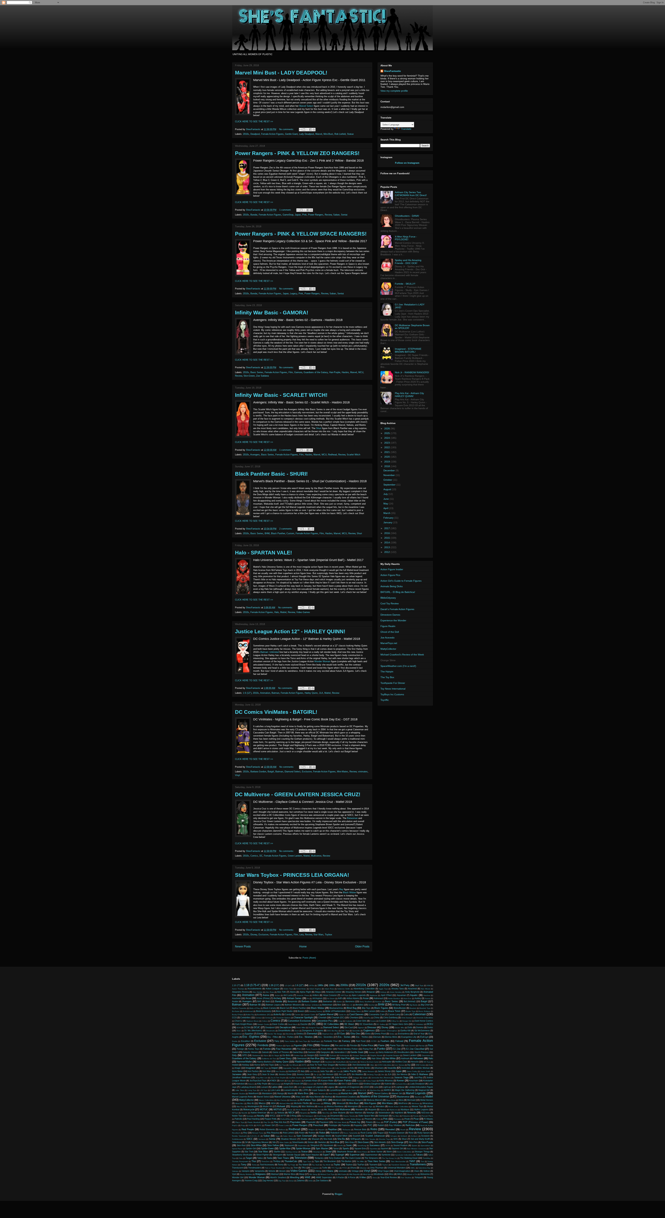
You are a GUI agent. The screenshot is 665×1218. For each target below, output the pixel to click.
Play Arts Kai (280, 1122)
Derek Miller (300, 1028)
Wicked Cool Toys (327, 1174)
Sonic (349, 1145)
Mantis (291, 1093)
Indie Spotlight (341, 1068)
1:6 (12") (247, 693)
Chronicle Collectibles (424, 1018)
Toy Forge (291, 1165)
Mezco (262, 1103)
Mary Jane (301, 1097)
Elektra (299, 1033)
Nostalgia (250, 1116)
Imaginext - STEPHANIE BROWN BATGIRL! (408, 350)
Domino (420, 1027)
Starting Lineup (291, 1152)
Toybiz (337, 1164)
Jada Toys (325, 1071)
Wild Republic (354, 1174)
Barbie (339, 1002)
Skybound (289, 1145)
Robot (322, 1132)
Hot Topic (269, 1065)
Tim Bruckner (329, 1161)
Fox (299, 1049)
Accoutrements (254, 988)
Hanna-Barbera (264, 1062)
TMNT (412, 1161)
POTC (259, 1125)
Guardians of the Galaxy (316, 372)
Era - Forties (288, 1037)
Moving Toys (316, 1110)
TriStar (287, 1168)
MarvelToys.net (388, 643)
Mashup (328, 1097)
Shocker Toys (384, 1139)
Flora (430, 1045)
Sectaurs (261, 1139)
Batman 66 (255, 1004)
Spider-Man (285, 1148)
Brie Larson (369, 1011)
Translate (406, 128)
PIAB (378, 1119)
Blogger (338, 1194)
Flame (381, 1045)
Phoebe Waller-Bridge (352, 1119)
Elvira (368, 1033)
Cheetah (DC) (337, 1017)
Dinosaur (371, 1027)
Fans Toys (303, 1041)
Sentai (344, 214)
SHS (395, 1139)
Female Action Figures (272, 134)
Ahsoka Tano (397, 988)
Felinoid (399, 1041)
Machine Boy (375, 1090)
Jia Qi (316, 1074)
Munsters (360, 1109)
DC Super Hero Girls (398, 1024)
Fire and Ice (340, 1045)
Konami (310, 1084)
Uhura (353, 1168)
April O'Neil (386, 995)
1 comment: (285, 210)
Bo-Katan (236, 1011)
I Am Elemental (359, 1065)
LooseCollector (291, 1090)
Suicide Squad (293, 1155)
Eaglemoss (369, 1030)
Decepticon (285, 1027)
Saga (277, 1136)
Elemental (312, 1033)
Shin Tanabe (370, 1139)
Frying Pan (368, 1049)
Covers (373, 1021)
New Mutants (339, 1112)
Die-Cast (348, 1027)
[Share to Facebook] (310, 129)
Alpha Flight (305, 992)
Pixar (416, 1119)
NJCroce (425, 1112)
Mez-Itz (250, 1103)
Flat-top (422, 1046)
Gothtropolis (344, 1055)
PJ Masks (428, 1119)
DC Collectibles (331, 1024)
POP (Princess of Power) (415, 1122)
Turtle (324, 1168)
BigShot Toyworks (239, 1008)
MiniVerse (415, 1103)
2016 (387, 533)
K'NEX (273, 1080)
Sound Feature (400, 1145)
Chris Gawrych (407, 1018)
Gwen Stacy (285, 1058)
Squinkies (374, 1149)
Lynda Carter (350, 1090)
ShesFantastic (392, 71)
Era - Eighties (250, 1036)
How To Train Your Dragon (322, 1065)
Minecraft (341, 1103)
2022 (387, 447)
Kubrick (388, 1084)
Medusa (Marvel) (375, 1100)
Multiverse (316, 855)
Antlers (315, 995)
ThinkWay (426, 1158)
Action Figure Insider (391, 569)
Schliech (414, 1136)
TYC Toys (335, 1168)
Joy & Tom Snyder (278, 1078)
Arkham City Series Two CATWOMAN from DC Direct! (411, 194)
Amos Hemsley (396, 992)
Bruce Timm (394, 1011)
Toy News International (392, 688)
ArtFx (340, 998)
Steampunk (317, 1152)
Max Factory (282, 1100)
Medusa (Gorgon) (354, 1100)
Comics (254, 855)
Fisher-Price (367, 1045)
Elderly (260, 1033)
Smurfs (340, 1145)
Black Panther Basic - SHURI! (271, 474)
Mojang (294, 1106)
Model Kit (267, 1106)
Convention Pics (324, 1021)
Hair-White (390, 1058)
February (388, 517)
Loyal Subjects (319, 1090)
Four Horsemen (284, 1049)
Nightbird (398, 1112)
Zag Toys (282, 1181)
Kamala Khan (310, 1080)
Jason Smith (425, 1071)
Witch (399, 1174)
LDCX (300, 1087)
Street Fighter (262, 1155)
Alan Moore (425, 989)
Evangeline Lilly (408, 1037)
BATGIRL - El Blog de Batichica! (397, 592)
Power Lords (284, 1125)
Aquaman (401, 995)
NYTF (283, 1116)
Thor (253, 1161)
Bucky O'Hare (237, 1015)
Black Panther (278, 533)
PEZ (295, 1119)
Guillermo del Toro (269, 1059)
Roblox (312, 1133)
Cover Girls (361, 1021)
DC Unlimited (418, 1024)
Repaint (321, 1130)
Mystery (383, 1110)
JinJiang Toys (372, 1074)
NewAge (370, 1112)
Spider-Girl (251, 1148)
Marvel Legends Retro (242, 1097)
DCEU (430, 1024)
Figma (288, 1046)
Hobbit (235, 1065)
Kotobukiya (332, 1084)
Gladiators (256, 1055)
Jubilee (308, 1077)
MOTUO (277, 1109)
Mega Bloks (391, 1100)
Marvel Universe (282, 1096)
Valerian (235, 1171)
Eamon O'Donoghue (388, 1031)
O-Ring (293, 1116)
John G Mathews (419, 1074)
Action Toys (288, 989)
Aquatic (414, 995)
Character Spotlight (303, 1017)
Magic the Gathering (404, 1090)
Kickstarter (428, 1080)
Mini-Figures (370, 1103)
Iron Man (267, 1071)
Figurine (298, 1045)
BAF (259, 1001)
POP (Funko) (390, 1122)
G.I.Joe (397, 1049)
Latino (275, 1087)
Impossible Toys (289, 1068)
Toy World (326, 1165)
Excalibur (245, 1041)
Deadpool (255, 134)
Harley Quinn (311, 693)
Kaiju (289, 1081)
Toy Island (303, 1164)
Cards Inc (342, 1015)
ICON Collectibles (384, 1065)
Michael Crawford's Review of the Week (402, 654)
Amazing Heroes (353, 992)
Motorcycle (248, 1109)
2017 (387, 528)
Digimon (361, 1028)
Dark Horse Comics (424, 1021)
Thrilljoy (277, 1161)
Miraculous (428, 1103)
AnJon (277, 995)
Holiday (245, 1065)
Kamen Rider (327, 1080)
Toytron (385, 1165)
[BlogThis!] (304, 129)
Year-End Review (388, 1177)
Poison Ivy (354, 1122)
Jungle (365, 1078)
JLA (321, 693)
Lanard (264, 1087)
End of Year (419, 1033)
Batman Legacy (273, 1005)
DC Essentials (366, 1024)
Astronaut (378, 998)
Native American (258, 1112)
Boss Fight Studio (284, 1011)
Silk (274, 1142)
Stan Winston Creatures (416, 1149)
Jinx (382, 1074)
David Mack (292, 1024)
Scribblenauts (237, 1139)
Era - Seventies (325, 1037)
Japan (298, 214)
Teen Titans (283, 1158)
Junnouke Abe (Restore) (381, 1078)
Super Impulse (312, 1155)
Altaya (318, 992)
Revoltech (236, 1133)
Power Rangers (315, 214)
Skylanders (302, 1145)
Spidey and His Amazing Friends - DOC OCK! (408, 261)
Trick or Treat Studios (273, 1168)
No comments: (287, 129)
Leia (301, 934)
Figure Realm (387, 626)
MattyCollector (388, 648)
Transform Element (398, 1165)
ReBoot (282, 1130)
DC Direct (349, 1024)
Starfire (277, 1151)
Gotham (333, 1055)
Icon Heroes (399, 1065)
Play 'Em (267, 1122)
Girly (234, 1055)
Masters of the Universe (374, 1096)
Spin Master (322, 1148)
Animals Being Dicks (391, 586)
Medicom (337, 1100)
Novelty (260, 1115)
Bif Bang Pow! (399, 1005)
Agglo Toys (383, 989)
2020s (384, 985)
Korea (319, 1084)
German (372, 1052)
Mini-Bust (328, 134)
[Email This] (300, 129)
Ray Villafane (395, 1125)
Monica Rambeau (335, 1106)
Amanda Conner (334, 992)
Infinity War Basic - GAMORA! (271, 312)
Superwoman (371, 1155)
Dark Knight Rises (243, 1024)
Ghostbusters (403, 1052)
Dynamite (356, 1031)
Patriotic (238, 1119)
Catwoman (419, 1014)
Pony (378, 1122)
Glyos (266, 1055)
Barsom (378, 1002)
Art (308, 998)
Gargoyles (325, 1052)
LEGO (366, 1087)
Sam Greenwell (304, 1136)
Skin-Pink (413, 1142)
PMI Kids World (340, 1122)
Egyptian (249, 1033)
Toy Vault (315, 1165)
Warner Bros (289, 1174)
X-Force (351, 1177)
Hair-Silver (376, 1058)
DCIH (239, 1028)
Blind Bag (351, 1008)
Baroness (349, 1001)
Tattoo (260, 1158)
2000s (344, 985)
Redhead (332, 454)
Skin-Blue (334, 1142)
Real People (248, 1129)
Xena (375, 1178)
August (387, 489)
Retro (373, 1129)
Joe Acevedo (387, 637)
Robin (302, 1133)
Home (303, 946)
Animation (265, 693)
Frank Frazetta (312, 1049)
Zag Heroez (267, 1180)
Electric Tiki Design (274, 1034)
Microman (317, 1103)
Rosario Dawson (397, 1133)
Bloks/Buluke (400, 1008)
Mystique (405, 1109)
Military (327, 1103)
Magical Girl (424, 1090)
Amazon (370, 992)
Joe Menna (401, 1074)
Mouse (289, 1110)
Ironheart (293, 1071)
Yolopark (419, 1177)
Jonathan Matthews (241, 1077)
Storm (389, 1151)
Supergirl (339, 1154)
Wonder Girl (237, 1177)
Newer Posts (243, 946)
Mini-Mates (342, 771)
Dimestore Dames (390, 614)
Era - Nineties (306, 1037)
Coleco (265, 1021)
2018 (387, 466)
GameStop (288, 214)
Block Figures (381, 1008)
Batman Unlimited (312, 1005)
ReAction (410, 1125)
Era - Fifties (272, 1037)
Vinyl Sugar (383, 1171)
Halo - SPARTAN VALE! (263, 552)
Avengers (255, 454)
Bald (267, 1001)
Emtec (392, 1034)
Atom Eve (407, 998)
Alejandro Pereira (240, 992)
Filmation (325, 1045)
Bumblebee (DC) (263, 1015)
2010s (246, 134)
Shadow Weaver (289, 1139)
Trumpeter (315, 1168)
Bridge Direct (356, 1011)
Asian (366, 998)
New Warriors (355, 1112)
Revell (402, 1130)
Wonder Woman (322, 661)
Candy (288, 1014)
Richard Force (257, 1133)
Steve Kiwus (362, 1152)
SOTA (387, 1145)
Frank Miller (326, 1049)
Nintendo (411, 1112)
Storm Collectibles (404, 1152)
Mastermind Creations (346, 1097)
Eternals (377, 1037)
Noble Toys (237, 1116)
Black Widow (349, 892)
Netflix (313, 1112)
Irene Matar (237, 1071)
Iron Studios (280, 1071)
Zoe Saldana (262, 375)
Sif (246, 1142)
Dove (239, 1031)
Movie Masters (302, 1110)
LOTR (305, 1090)
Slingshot (314, 1145)
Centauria (269, 1018)
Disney (253, 934)
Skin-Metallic (380, 1142)
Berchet (372, 1005)
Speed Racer (237, 1149)
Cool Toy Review (389, 603)
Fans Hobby (290, 1041)
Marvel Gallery (381, 1093)
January (388, 522)
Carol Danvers (356, 1014)
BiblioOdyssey (388, 597)
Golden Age (299, 1055)
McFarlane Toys (308, 1100)
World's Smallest (278, 1177)
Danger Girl (406, 1021)
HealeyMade (341, 1062)
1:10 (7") (236, 985)
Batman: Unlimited (269, 652)
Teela (269, 1158)
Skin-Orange (397, 1142)
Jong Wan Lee (262, 1078)
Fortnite (267, 1049)
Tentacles (319, 1158)
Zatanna (301, 1180)
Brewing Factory (315, 1011)
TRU (304, 1168)
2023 (387, 442)
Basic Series (256, 372)
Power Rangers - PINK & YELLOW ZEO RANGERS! (297, 153)
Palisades (406, 1116)
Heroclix (415, 1062)
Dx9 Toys (345, 1031)
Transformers (418, 1164)
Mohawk (281, 1106)
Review (328, 214)
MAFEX (387, 1090)
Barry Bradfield (366, 1002)
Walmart (275, 1174)
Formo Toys (253, 1049)
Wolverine (425, 1174)
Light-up (387, 1087)
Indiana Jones (326, 1068)
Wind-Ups (367, 1174)
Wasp (301, 1174)
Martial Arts (347, 1093)
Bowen (301, 1011)
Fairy (276, 1041)
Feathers (385, 1041)
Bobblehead (248, 1011)
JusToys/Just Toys (258, 1080)
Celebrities (245, 1017)
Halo (276, 612)
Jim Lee (342, 1074)
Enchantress (404, 1033)
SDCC (249, 1139)
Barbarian (327, 1001)
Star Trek (249, 1151)
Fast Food (361, 1041)
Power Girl (270, 1125)
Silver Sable (284, 1142)
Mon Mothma (308, 1106)
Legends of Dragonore (349, 1087)
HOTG (304, 1065)
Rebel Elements (267, 1129)
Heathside (353, 1062)
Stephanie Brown (345, 1151)
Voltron (426, 1171)
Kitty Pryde (262, 1084)
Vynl (234, 1174)
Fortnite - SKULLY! (405, 283)
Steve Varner (376, 1151)
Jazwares (237, 1074)
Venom (282, 1171)
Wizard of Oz (412, 1174)
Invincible (405, 1068)
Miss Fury (240, 1106)
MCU (360, 372)
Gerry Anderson (385, 1052)
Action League (273, 988)
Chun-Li (238, 1021)
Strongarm (278, 1155)
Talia (240, 1158)
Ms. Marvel (329, 1109)
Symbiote (386, 1155)
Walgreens (260, 1174)
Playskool (324, 1122)
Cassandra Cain (376, 1014)
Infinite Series (364, 1068)
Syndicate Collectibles (404, 1155)
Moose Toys (417, 1106)
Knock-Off (298, 1084)
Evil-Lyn (424, 1037)
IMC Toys (264, 1068)
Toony (280, 1164)
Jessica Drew (285, 1074)
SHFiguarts (355, 1139)
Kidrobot (240, 1084)
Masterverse (403, 1096)
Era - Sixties (344, 1037)
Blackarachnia (336, 1008)
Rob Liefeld (340, 134)
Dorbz (430, 1027)
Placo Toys (239, 1122)
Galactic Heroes (250, 1052)
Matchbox (418, 1097)
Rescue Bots (360, 1129)
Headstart (329, 1062)
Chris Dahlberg (390, 1017)
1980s (320, 985)
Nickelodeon (385, 1112)
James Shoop (384, 1071)
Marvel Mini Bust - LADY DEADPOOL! (281, 73)
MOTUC (264, 1109)
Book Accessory (263, 1011)
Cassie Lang (394, 1014)
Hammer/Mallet (244, 1061)
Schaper (393, 1136)
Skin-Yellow (273, 1145)
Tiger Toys (307, 1161)
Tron (296, 1168)
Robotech (335, 1133)
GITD (244, 1055)
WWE (308, 1177)
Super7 (326, 1154)
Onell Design (322, 1116)
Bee (339, 1005)
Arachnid (236, 998)
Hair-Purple (334, 372)
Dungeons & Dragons (312, 1030)
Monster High (367, 1106)
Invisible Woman (422, 1068)
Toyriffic (384, 700)
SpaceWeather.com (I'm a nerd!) (398, 666)
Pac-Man (395, 1116)
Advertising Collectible (364, 988)
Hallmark (405, 1058)
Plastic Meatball (253, 1122)
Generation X (340, 1052)
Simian (311, 1142)
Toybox (328, 934)
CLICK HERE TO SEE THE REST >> (254, 121)
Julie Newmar (341, 1077)
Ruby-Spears (423, 1133)
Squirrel (384, 1148)
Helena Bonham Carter (369, 1062)
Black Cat (284, 1008)
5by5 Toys (419, 985)
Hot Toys (282, 1065)
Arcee (248, 998)
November (389, 475)
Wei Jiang (313, 1174)
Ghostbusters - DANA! (407, 215)
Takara (419, 1154)
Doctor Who (399, 1028)
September (389, 484)
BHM (267, 533)
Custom (290, 533)
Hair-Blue (315, 1058)
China (376, 1017)
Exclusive (307, 771)
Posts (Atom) (309, 957)
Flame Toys (395, 1045)
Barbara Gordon (258, 771)
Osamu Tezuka (349, 1116)
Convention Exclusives (299, 1021)
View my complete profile (394, 90)
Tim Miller (360, 1161)
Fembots (263, 1045)
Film (291, 372)
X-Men (362, 1177)
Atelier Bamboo (394, 998)
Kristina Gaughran (372, 1084)
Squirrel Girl (397, 1148)
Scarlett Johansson (375, 1136)
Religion (311, 1130)
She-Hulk (327, 1139)
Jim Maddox (357, 1074)
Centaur (258, 1018)
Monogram (353, 1106)
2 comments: (286, 528)
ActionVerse (301, 989)
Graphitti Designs (393, 1055)
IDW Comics (420, 1065)
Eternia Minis (391, 1037)
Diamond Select (292, 771)
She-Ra (341, 1139)
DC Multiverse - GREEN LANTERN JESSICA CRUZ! (297, 794)
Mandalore (267, 1093)
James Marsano (368, 1071)
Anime (266, 995)
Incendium (303, 1068)
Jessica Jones (303, 1074)
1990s (332, 985)
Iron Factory (253, 1071)
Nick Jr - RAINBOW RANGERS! (412, 372)
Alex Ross (270, 992)
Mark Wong (333, 1094)
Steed (328, 1151)
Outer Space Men (366, 1116)
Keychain (413, 1080)
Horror (257, 1065)
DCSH (247, 1027)
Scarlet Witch (353, 454)
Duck (297, 1031)
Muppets (372, 1109)
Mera (401, 1100)
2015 (387, 537)
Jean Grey (252, 1074)
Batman (275, 693)
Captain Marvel (326, 1014)
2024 (387, 437)
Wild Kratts (342, 1174)
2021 (387, 452)
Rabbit (381, 1125)
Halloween (418, 1058)
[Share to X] (307, 129)
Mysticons (393, 1110)
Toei (422, 1161)
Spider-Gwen (267, 1148)
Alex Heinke (257, 992)
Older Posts (362, 946)
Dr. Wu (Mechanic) (253, 1030)
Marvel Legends (416, 1093)
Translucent (237, 1168)
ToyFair (360, 1164)
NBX (272, 1113)
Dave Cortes (278, 1024)
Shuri (318, 428)
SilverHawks (298, 1142)
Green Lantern (295, 855)
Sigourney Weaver (260, 1142)
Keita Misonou (386, 1080)
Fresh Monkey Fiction (348, 1049)
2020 (387, 456)
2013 (387, 547)
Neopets (303, 1113)
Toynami (373, 1164)
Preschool (318, 1125)
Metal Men (239, 1103)
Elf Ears (341, 1033)
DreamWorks (284, 1030)
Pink (304, 214)
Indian (314, 1068)
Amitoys (383, 992)
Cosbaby (349, 1021)
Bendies (359, 1005)
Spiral (336, 1148)
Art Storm (331, 998)
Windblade (379, 1174)
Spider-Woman (303, 1148)
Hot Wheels (293, 1065)
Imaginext (250, 1068)
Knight (287, 1084)
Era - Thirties (362, 1037)
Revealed (390, 1129)
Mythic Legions (421, 1109)
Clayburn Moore (252, 1021)
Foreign (240, 1049)
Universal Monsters (396, 1168)
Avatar (235, 1001)
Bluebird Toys (424, 1008)
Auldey (418, 998)
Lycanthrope (336, 1090)
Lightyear (400, 1087)
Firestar (353, 1045)
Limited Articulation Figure (421, 1087)
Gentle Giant (291, 134)
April (386, 508)
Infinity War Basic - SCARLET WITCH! (281, 395)
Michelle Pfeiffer (301, 1103)
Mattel (283, 612)
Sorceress (375, 1145)
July (385, 494)
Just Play (418, 1077)
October (388, 479)
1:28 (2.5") (274, 985)
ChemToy (367, 1018)
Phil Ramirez (334, 1119)
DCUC (257, 1027)
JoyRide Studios (295, 1078)
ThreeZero (265, 1161)
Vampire (246, 1171)
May (386, 503)
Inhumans (379, 1068)
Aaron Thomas (238, 989)
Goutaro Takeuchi (360, 1055)
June (386, 498)
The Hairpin (386, 671)
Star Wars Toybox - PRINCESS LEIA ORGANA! (292, 875)
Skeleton (322, 1142)
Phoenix (368, 1119)
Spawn (414, 1145)
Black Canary (269, 1008)
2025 (387, 433)
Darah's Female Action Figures (397, 609)
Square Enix (360, 1148)
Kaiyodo (297, 1081)
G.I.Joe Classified (415, 1049)
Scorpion (425, 1136)
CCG (234, 1017)
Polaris (369, 1122)
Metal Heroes (426, 1100)
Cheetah (322, 1017)
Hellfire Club (401, 1062)
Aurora (427, 998)
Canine (297, 1015)
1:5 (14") (288, 985)
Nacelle (244, 1113)
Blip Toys (366, 1008)
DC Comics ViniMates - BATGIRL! (276, 712)
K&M (282, 1081)
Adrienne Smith (343, 989)
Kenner (400, 1080)
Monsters (380, 1106)
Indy (352, 1068)
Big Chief (425, 1005)
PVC (369, 1125)
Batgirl (271, 771)
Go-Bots (286, 1055)
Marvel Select (306, 106)
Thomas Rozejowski (240, 1161)
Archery (277, 998)
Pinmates (397, 1119)
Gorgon (310, 1055)
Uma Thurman (377, 1168)
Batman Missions (293, 1005)
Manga (280, 1093)
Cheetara (353, 1017)
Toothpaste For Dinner (392, 683)
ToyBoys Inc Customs (392, 694)
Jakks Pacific (350, 1071)
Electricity (289, 1034)
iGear (431, 1065)
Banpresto (292, 1001)
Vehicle (271, 1171)
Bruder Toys (410, 1011)
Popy (243, 1125)
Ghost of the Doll (389, 631)
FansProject (315, 1041)
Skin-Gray (349, 1142)
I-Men (372, 1065)
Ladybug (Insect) (248, 1087)
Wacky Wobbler (246, 1174)
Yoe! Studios (406, 1178)
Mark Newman (319, 1094)
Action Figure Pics (390, 575)
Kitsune (251, 1084)
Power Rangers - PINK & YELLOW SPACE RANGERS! (301, 234)
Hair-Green (330, 1058)
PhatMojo (319, 1119)
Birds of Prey (255, 1008)
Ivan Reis (313, 1071)
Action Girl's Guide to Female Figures (401, 580)
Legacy (293, 293)
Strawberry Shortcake (242, 1155)
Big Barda (414, 1005)
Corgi (340, 1021)
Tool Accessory (267, 1164)
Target (249, 1158)
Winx (391, 1174)
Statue (350, 134)
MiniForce (403, 1103)
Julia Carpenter (323, 1077)
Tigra (316, 1161)
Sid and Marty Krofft (420, 1139)
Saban (336, 214)
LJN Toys (263, 1090)
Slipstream (328, 1145)
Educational (237, 1034)
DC (261, 855)
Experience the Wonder (393, 620)
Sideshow (236, 1142)
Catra (406, 1014)
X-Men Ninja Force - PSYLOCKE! (406, 238)
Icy (409, 1064)
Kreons (355, 1084)
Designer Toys (314, 1028)
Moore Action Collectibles (398, 1106)
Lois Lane (275, 1090)
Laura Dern (288, 1087)
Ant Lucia (287, 995)
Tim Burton (346, 1161)
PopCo (235, 1125)
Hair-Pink (345, 1058)
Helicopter (387, 1062)
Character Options (283, 1018)
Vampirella (260, 1171)
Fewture (279, 1046)
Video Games (303, 612)
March (387, 513)
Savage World (324, 1136)
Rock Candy (366, 1133)
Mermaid (411, 1100)
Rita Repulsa (273, 1133)
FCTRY (374, 1041)
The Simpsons (371, 1158)
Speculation (425, 1145)
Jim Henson (328, 1074)
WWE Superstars (324, 1177)
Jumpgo (356, 1078)
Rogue (380, 1133)
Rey (341, 889)
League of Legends (314, 1087)
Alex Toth (281, 992)
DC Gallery (381, 1024)
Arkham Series (294, 998)
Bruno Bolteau (424, 1011)
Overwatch (383, 1116)
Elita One (355, 1033)
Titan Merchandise (398, 1161)
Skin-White (256, 1145)
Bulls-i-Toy (250, 1015)
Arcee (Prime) (263, 998)
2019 (387, 461)
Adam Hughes (315, 989)
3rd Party (405, 985)
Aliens (293, 992)
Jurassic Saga (401, 1077)
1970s (311, 985)
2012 (387, 552)
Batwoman (352, 818)
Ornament (334, 1116)
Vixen (416, 1171)
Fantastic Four (331, 1041)
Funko (381, 1048)
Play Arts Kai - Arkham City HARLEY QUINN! (409, 395)
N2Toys (235, 1113)
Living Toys (251, 1090)
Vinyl (237, 775)
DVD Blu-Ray (332, 1031)
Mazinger (293, 1100)
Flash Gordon (409, 1046)
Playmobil (311, 1122)
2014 (387, 542)
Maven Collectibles (266, 1100)
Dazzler (304, 1024)
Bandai (253, 214)
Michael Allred (285, 1103)
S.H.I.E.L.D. (255, 1136)
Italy (303, 1071)
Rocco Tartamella (350, 1133)
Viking (318, 1171)
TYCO (344, 1168)
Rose (411, 1133)
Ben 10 (349, 1005)
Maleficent (253, 1093)
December (389, 470)
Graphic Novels (376, 1055)
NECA (291, 1112)
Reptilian (332, 1129)
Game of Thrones (281, 1052)
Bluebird (413, 1008)
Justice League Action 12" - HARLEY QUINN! (290, 631)
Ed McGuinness (422, 1030)
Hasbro (345, 372)
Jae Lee (336, 1071)
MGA (273, 1103)
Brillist (382, 1011)
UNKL (412, 1168)
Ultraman (363, 1168)
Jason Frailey (412, 1071)
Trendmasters (254, 1168)
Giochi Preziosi (421, 1052)
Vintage (355, 1171)
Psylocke (346, 1125)
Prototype (333, 1125)
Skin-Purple (427, 1142)
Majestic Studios (238, 1094)
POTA (251, 1125)
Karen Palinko (344, 1080)
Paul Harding (253, 1119)
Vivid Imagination (402, 1171)
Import (274, 1068)
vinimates (363, 771)
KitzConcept (276, 1084)
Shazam (315, 1139)
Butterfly (277, 1014)
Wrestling (294, 1177)
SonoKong (361, 1145)
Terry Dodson (335, 1158)
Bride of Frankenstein (335, 1011)
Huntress (343, 1065)
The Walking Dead (409, 1158)
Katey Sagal (371, 1081)
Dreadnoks (270, 1031)
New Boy (326, 1113)
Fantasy (346, 1041)
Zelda (310, 1181)
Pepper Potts (270, 1119)
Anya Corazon (330, 995)
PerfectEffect (285, 1119)
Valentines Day (424, 1168)
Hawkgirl (316, 1062)
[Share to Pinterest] (314, 129)
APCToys (344, 995)
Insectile (392, 1068)
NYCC (273, 1116)
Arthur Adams (353, 998)
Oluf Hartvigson (307, 1116)
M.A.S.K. (363, 1090)
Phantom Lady (306, 1119)
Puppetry (358, 1125)
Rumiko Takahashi (239, 1136)
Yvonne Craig (251, 1180)
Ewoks (234, 1041)
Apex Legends (359, 995)
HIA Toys (426, 1062)
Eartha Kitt (405, 1030)
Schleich (404, 1136)
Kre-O (344, 1084)
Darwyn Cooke (263, 1024)
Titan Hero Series (376, 1161)
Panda (416, 1116)
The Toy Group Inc (389, 1158)
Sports (346, 1148)
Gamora (298, 372)
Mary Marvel (315, 1097)
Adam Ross (329, 989)
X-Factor (340, 1177)
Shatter (304, 1139)
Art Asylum (317, 998)
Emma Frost (380, 1033)
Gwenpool (302, 1058)
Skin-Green (249, 375)
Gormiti (322, 1055)
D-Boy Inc (395, 1021)
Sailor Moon (288, 1136)
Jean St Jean (268, 1074)
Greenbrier (426, 1055)
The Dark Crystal (353, 1158)
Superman (354, 1154)
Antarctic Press (303, 995)
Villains (329, 1171)
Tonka (254, 1165)
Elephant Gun (328, 1034)
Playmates (295, 1122)
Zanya (291, 1181)
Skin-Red (241, 1145)
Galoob (265, 1052)
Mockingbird (253, 1106)
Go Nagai (275, 1055)
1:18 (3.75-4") (252, 985)
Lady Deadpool (306, 134)
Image (238, 1068)
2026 (387, 428)
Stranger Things (422, 1151)
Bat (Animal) (409, 1001)
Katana (360, 1081)
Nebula (280, 1112)
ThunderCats (291, 1161)
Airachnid (412, 988)
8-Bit (428, 985)
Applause (373, 995)
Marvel (318, 134)
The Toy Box (387, 677)
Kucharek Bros (401, 1084)
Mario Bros (303, 1093)
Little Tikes (239, 1090)
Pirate (407, 1119)
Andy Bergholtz (412, 992)
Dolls (409, 1027)
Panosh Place (427, 1116)
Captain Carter (309, 1015)
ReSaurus (347, 1130)
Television (300, 1157)
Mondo (320, 1106)
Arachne (426, 995)
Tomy (243, 1164)
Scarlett (356, 1136)
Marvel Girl (397, 1093)
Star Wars (318, 934)
